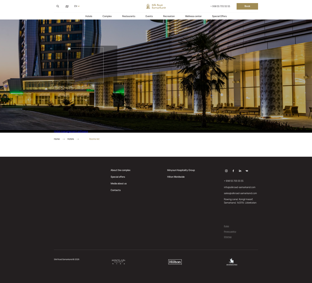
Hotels (88, 16)
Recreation (169, 16)
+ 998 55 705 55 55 (220, 6)
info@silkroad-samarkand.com (239, 187)
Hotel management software (71, 131)
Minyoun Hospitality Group (181, 170)
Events (149, 16)
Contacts (116, 190)
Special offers (118, 176)
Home (57, 139)
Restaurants (128, 16)
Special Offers (219, 16)
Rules (226, 226)
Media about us (119, 183)
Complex (107, 16)
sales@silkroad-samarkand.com (240, 193)
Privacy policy (230, 232)
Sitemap (228, 237)
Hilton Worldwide (176, 176)
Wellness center (193, 16)
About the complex (120, 170)
